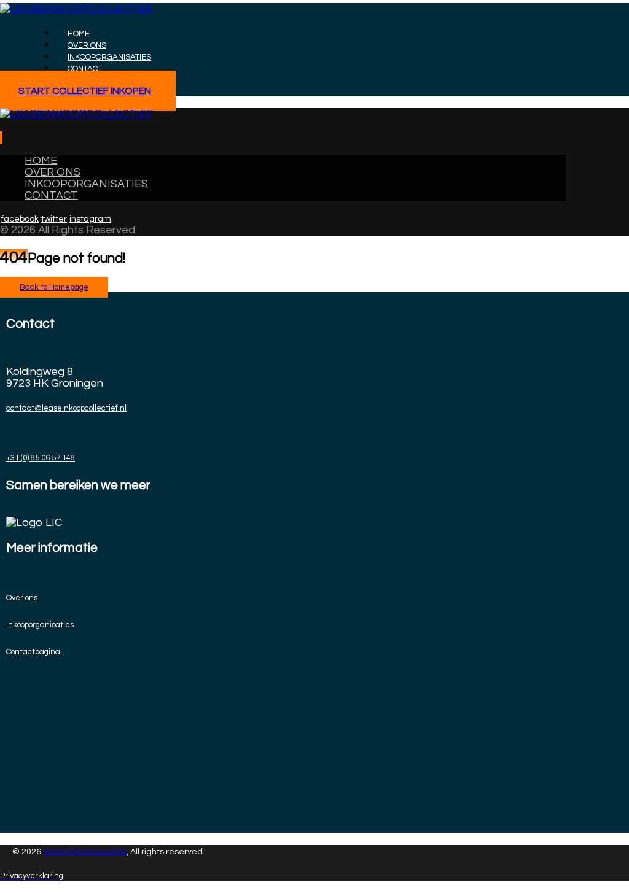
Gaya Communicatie (85, 852)
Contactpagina (33, 652)
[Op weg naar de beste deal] (76, 9)
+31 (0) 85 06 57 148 (40, 458)
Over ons (21, 597)
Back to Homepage (54, 287)
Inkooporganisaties (40, 624)
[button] (0, 137)
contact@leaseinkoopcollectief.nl (66, 408)
